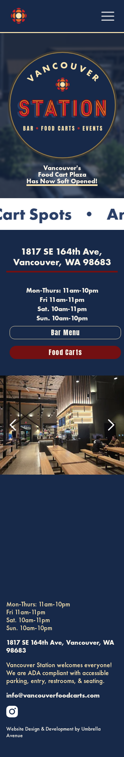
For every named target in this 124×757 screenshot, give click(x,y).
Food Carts (65, 352)
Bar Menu (65, 332)
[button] (13, 425)
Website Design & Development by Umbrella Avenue (53, 732)
